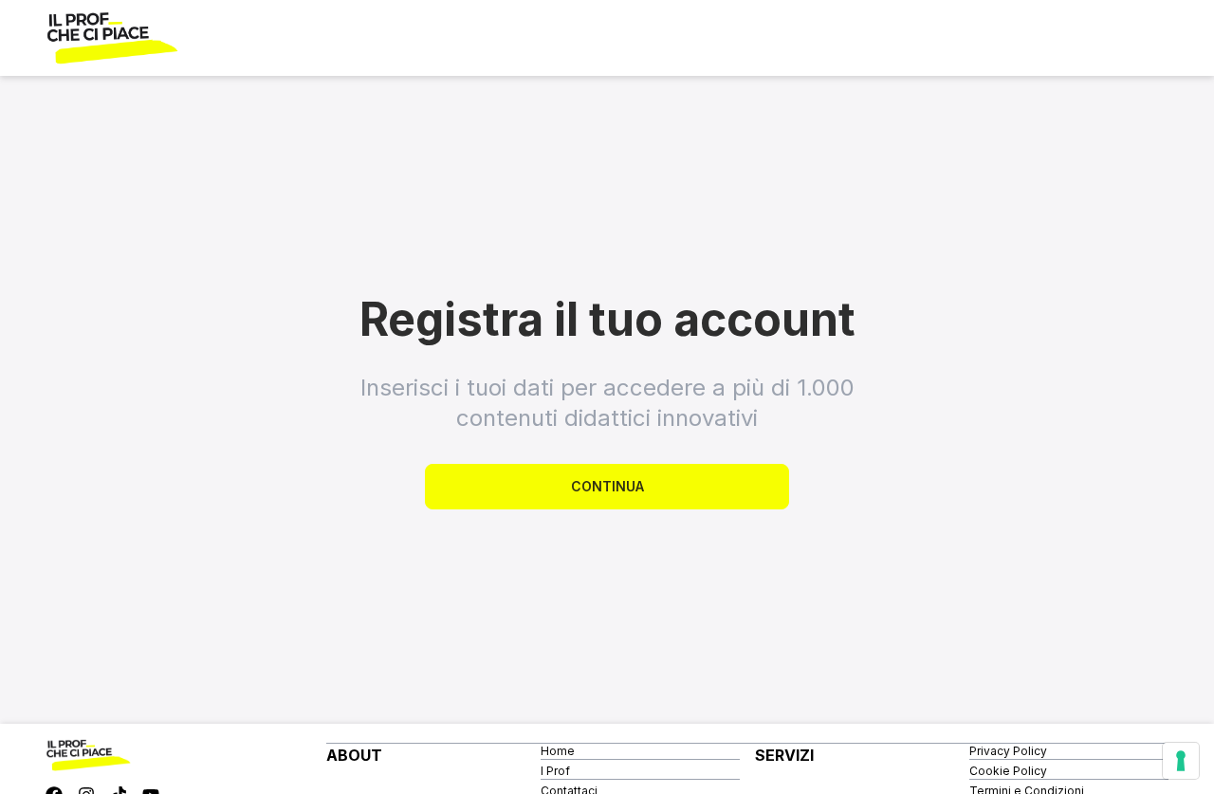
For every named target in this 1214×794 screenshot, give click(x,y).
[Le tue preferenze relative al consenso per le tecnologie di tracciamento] (1181, 761)
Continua (607, 486)
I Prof (555, 771)
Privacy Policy (1008, 751)
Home (558, 751)
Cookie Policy (1008, 771)
